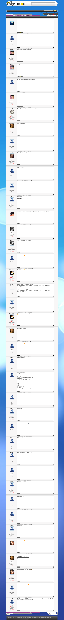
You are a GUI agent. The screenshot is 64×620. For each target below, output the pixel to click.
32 (31, 480)
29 (31, 436)
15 (30, 224)
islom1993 (11, 49)
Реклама (23, 617)
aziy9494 (11, 481)
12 (31, 180)
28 (31, 421)
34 (31, 509)
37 (31, 553)
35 (31, 524)
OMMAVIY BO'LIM (18, 15)
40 (31, 597)
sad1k (11, 196)
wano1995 (11, 152)
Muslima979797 (11, 269)
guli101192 (11, 225)
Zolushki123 (11, 540)
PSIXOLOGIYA (24, 15)
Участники (47, 12)
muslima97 (11, 79)
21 (32, 312)
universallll (11, 284)
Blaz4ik (11, 211)
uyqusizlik (28, 15)
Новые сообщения (43, 12)
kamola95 (11, 372)
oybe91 (12, 108)
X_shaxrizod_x (11, 123)
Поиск (55, 12)
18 (32, 268)
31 (31, 465)
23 (30, 341)
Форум (14, 15)
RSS (57, 12)
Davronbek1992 (11, 167)
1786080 (11, 357)
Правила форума (52, 12)
